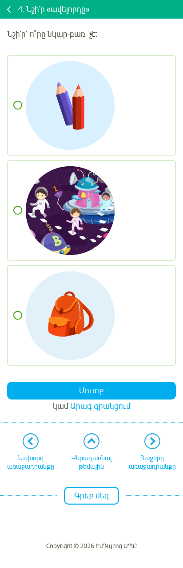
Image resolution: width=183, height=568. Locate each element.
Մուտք (91, 391)
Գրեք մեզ (91, 496)
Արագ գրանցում (100, 406)
